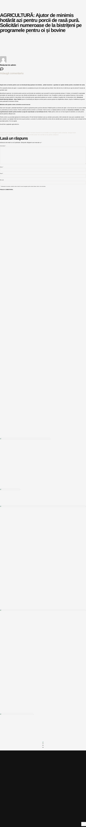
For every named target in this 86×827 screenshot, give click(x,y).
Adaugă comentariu (12, 73)
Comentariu (3, 145)
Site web (2, 179)
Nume (1, 167)
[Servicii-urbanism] (10, 489)
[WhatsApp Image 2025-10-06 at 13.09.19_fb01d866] (43, 506)
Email (1, 173)
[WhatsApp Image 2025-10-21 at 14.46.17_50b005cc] (25, 438)
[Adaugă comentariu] (1, 69)
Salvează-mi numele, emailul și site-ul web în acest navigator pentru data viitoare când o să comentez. (23, 186)
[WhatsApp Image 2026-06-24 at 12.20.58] (17, 714)
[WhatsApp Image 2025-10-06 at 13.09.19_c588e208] (43, 610)
